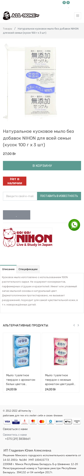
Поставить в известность (59, 196)
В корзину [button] (42, 166)
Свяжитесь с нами (15, 434)
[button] (16, 215)
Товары (7, 28)
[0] (64, 6)
